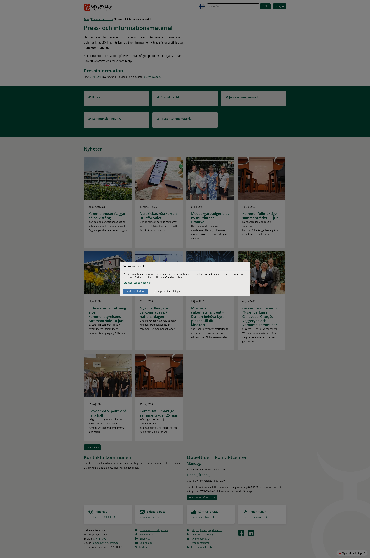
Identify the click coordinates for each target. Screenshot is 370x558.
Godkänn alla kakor (135, 291)
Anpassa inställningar (169, 291)
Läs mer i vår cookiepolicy (137, 282)
